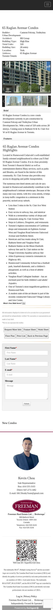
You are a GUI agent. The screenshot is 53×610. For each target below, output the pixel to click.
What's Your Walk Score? (12, 303)
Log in (19, 596)
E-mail (8, 370)
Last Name (10, 359)
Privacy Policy (30, 596)
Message (9, 381)
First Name (10, 348)
